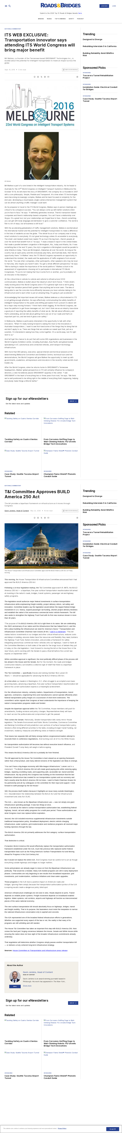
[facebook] (35, 77)
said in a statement (58, 632)
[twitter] (41, 77)
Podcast (80, 18)
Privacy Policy (62, 1128)
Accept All (113, 1129)
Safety (71, 18)
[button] (6, 6)
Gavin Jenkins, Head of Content (17, 511)
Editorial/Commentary (13, 29)
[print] (77, 77)
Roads (49, 18)
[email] (48, 77)
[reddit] (45, 77)
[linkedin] (38, 77)
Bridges (41, 18)
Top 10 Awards (60, 18)
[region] (61, 1129)
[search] (9, 6)
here (80, 13)
